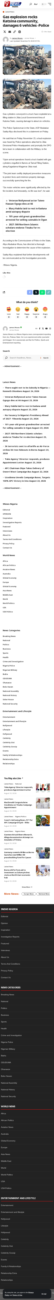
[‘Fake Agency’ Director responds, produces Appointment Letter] (43, 787)
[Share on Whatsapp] (42, 292)
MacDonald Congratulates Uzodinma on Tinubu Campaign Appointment (18, 805)
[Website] (36, 329)
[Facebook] (40, 329)
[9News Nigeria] (12, 4)
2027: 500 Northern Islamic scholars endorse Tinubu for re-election (23, 227)
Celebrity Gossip (8, 1253)
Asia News (5, 1154)
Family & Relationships (11, 1266)
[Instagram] (50, 329)
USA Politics (6, 1188)
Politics (4, 1008)
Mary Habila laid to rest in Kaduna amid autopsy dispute (26, 210)
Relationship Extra (9, 1273)
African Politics (7, 1120)
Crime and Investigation (11, 1035)
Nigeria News (20, 831)
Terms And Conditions (10, 964)
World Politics (7, 1175)
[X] (43, 329)
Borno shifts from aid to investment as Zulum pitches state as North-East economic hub (17, 874)
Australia (5, 1134)
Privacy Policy (7, 971)
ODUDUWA (6, 1062)
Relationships (7, 1280)
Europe (4, 1147)
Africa (3, 1113)
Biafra (3, 1056)
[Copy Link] (14, 31)
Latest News (9, 12)
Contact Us (6, 977)
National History (8, 1089)
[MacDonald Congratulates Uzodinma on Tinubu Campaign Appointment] (43, 803)
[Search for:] (24, 358)
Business (5, 1015)
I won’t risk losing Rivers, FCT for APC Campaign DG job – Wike (18, 821)
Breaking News (7, 994)
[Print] (19, 31)
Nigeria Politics (20, 817)
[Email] (10, 31)
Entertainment (7, 1205)
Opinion (4, 923)
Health (4, 1028)
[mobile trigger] (49, 4)
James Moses (17, 38)
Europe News (29, 894)
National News (44, 894)
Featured (5, 943)
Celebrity (5, 1239)
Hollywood (5, 1232)
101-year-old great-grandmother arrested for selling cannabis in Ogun (26, 218)
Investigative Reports (10, 937)
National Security (8, 1096)
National (18, 784)
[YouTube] (46, 329)
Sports (4, 1022)
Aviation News (7, 1127)
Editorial (4, 916)
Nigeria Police (7, 1042)
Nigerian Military (8, 1049)
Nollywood (5, 1219)
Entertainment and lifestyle (12, 1212)
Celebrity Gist (7, 1246)
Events (4, 1260)
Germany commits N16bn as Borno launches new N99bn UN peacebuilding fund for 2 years (19, 855)
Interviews (5, 950)
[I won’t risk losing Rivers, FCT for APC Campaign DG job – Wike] (43, 820)
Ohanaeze (5, 1069)
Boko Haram (6, 1076)
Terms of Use (17, 1295)
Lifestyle (4, 1226)
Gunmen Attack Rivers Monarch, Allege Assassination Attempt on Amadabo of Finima (18, 837)
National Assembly (9, 1083)
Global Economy (8, 1141)
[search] (31, 4)
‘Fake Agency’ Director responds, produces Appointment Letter (18, 788)
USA (3, 1181)
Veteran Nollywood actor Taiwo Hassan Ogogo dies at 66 (25, 202)
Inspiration (5, 930)
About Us (5, 957)
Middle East (6, 1161)
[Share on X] (5, 31)
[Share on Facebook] (30, 292)
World (3, 1168)
